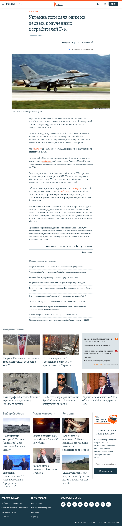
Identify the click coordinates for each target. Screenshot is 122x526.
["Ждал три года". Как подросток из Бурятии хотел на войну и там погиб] (75, 462)
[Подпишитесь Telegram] (86, 504)
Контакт (4, 517)
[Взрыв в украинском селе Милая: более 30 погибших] (46, 425)
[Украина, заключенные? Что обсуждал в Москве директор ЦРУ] (100, 383)
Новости (33, 12)
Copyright (35, 517)
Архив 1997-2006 (8, 512)
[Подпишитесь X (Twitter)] (74, 504)
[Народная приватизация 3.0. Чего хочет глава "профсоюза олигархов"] (16, 462)
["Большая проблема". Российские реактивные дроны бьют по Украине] (61, 345)
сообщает (47, 161)
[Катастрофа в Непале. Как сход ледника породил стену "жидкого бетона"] (21, 383)
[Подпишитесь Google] (63, 504)
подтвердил (76, 188)
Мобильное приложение (11, 503)
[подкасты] (105, 4)
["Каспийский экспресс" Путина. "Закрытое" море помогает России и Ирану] (16, 425)
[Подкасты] (103, 504)
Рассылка (35, 512)
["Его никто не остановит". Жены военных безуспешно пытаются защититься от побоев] (75, 425)
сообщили (64, 192)
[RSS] (97, 504)
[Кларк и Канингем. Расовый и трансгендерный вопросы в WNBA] (21, 345)
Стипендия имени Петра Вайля (14, 508)
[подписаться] (108, 504)
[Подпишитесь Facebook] (69, 504)
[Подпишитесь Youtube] (80, 504)
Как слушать (36, 503)
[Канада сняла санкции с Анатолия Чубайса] (46, 455)
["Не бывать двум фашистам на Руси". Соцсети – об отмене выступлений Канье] (61, 383)
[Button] (67, 42)
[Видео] (97, 4)
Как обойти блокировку (41, 508)
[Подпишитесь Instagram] (91, 504)
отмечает (37, 149)
